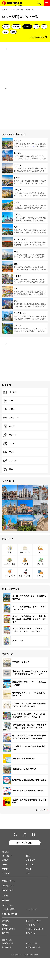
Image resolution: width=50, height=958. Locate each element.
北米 (11, 401)
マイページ (33, 909)
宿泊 (44, 26)
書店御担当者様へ (8, 929)
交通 (36, 26)
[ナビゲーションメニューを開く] (47, 3)
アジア (12, 443)
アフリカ (13, 461)
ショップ (27, 26)
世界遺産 (25, 564)
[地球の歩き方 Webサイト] (12, 3)
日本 (11, 469)
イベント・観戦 (9, 564)
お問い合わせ (30, 933)
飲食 (13, 32)
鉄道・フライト (25, 576)
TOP (3, 9)
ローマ (32, 146)
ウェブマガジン (8, 880)
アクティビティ (9, 576)
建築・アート (25, 552)
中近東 (12, 452)
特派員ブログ (7, 885)
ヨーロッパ (13, 392)
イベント (16, 26)
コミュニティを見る (24, 842)
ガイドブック (7, 890)
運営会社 (5, 921)
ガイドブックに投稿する (34, 929)
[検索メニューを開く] (39, 3)
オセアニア (13, 418)
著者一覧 (6, 900)
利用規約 (5, 925)
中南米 (12, 409)
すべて (6, 26)
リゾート (13, 435)
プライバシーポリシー (34, 921)
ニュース (5, 895)
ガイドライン (30, 925)
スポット (10, 9)
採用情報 (5, 933)
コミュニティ (7, 905)
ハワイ (12, 426)
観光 (5, 32)
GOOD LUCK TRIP (9, 913)
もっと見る (40, 810)
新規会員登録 (9, 909)
